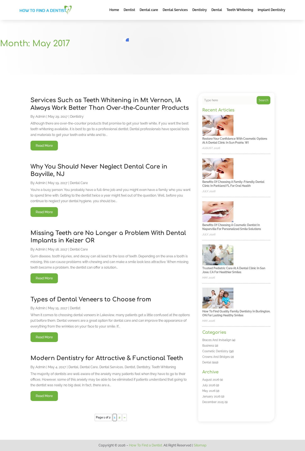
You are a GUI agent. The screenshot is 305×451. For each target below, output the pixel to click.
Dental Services (175, 10)
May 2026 (208, 390)
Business (208, 345)
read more (44, 146)
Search (263, 100)
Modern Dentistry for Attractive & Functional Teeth (106, 358)
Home (114, 10)
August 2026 (210, 379)
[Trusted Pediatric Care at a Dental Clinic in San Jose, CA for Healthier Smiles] (217, 255)
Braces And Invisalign (216, 340)
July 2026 (208, 385)
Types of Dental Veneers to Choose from (90, 299)
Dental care (149, 10)
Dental (216, 10)
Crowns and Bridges (216, 356)
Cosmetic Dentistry (215, 351)
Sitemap (200, 445)
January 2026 (211, 396)
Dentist (129, 10)
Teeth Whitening (240, 10)
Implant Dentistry (271, 10)
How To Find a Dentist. (146, 445)
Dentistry (199, 10)
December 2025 (213, 402)
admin (40, 117)
